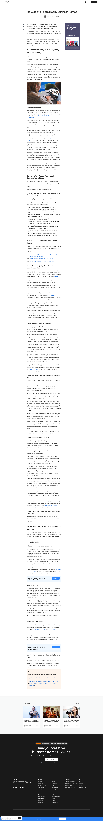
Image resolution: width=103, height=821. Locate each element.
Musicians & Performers (56, 796)
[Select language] (85, 2)
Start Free (94, 1)
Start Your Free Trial (51, 759)
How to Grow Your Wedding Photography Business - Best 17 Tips (43, 681)
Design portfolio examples (70, 787)
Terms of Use (15, 811)
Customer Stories (41, 796)
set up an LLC (30, 607)
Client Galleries (41, 787)
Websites (40, 781)
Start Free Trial (55, 578)
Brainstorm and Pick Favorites (36, 256)
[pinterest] (22, 787)
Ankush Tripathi (49, 16)
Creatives (53, 781)
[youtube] (13, 787)
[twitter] (23, 26)
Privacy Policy (21, 811)
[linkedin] (23, 29)
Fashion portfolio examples (70, 789)
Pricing (34, 1)
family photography (51, 295)
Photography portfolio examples (71, 783)
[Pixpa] (7, 2)
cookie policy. (9, 819)
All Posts (47, 8)
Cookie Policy (27, 811)
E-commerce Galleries (42, 785)
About (80, 781)
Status (39, 804)
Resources (39, 1)
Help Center (40, 802)
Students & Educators (82, 789)
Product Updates (41, 798)
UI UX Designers (54, 789)
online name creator (33, 369)
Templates (24, 1)
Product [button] (13, 1)
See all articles (77, 703)
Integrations (40, 800)
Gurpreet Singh (28, 725)
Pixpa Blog (81, 783)
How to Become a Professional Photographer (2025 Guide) (71, 721)
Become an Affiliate (82, 787)
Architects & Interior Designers (57, 794)
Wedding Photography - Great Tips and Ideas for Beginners (51, 721)
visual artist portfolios (40, 629)
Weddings (53, 798)
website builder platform (36, 634)
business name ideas (45, 395)
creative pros (53, 634)
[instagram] (18, 787)
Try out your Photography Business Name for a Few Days (42, 261)
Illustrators (53, 800)
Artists (53, 785)
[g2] (23, 787)
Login (88, 1)
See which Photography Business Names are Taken (41, 258)
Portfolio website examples (70, 781)
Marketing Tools (41, 789)
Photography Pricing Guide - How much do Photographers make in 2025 (31, 722)
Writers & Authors (55, 802)
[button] (18, 2)
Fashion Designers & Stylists (57, 792)
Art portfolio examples (69, 785)
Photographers (54, 783)
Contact (80, 785)
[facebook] (23, 24)
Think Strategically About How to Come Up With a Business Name (44, 254)
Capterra (47, 743)
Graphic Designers (55, 787)
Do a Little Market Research (36, 260)
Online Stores (40, 783)
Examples (29, 1)
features (38, 641)
